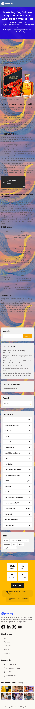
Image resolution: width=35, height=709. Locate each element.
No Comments (7, 50)
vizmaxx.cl (8, 514)
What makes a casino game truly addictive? (14, 352)
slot (14, 544)
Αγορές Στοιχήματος (9, 548)
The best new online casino (14, 497)
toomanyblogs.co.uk (12, 503)
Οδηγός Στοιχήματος (12, 519)
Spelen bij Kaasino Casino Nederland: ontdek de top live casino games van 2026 (16, 368)
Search (6, 331)
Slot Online (8, 492)
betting (6, 540)
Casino (7, 436)
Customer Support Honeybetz (19, 540)
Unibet (20, 544)
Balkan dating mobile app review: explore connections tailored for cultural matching (17, 374)
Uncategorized (10, 508)
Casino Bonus (9, 442)
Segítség (8, 486)
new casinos (9, 464)
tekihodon (21, 48)
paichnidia (7, 544)
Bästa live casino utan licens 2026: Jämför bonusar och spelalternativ (17, 362)
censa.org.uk (9, 447)
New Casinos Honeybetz (13, 470)
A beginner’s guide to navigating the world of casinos (17, 357)
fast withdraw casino (12, 453)
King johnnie (30, 53)
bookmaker (8, 431)
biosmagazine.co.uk (12, 425)
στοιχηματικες (9, 525)
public (7, 481)
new (6, 458)
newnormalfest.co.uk (12, 475)
